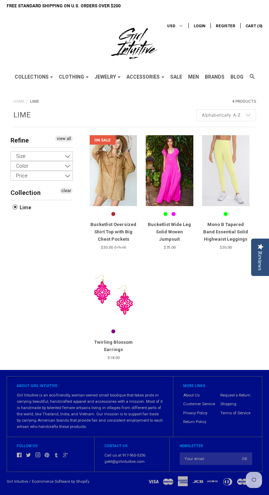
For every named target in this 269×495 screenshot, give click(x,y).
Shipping (228, 404)
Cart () (254, 26)
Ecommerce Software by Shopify (60, 481)
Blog (236, 77)
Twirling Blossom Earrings (113, 346)
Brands (215, 77)
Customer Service (199, 404)
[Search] (252, 79)
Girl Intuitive (17, 481)
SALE (176, 77)
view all (64, 138)
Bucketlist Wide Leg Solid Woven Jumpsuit (169, 232)
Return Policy (194, 422)
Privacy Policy (195, 413)
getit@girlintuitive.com (124, 461)
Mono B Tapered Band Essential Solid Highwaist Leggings (225, 232)
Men (193, 77)
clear (66, 190)
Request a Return (235, 395)
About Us (191, 395)
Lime (25, 207)
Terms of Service (235, 413)
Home (19, 101)
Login (199, 26)
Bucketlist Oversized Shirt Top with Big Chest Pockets (113, 232)
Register (225, 26)
